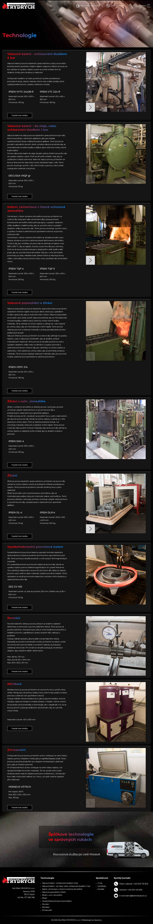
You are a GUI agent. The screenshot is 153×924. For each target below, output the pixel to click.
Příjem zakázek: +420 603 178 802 (133, 884)
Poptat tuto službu (20, 115)
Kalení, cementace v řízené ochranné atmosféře (62, 889)
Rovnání (45, 904)
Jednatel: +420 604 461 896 (130, 890)
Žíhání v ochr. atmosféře (52, 895)
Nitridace (46, 907)
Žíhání (44, 898)
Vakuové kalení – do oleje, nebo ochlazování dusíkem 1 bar (66, 886)
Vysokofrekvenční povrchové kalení (56, 901)
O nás (100, 883)
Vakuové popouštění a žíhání (54, 892)
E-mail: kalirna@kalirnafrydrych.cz (133, 896)
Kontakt (101, 889)
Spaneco (98, 920)
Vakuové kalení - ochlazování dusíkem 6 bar (60, 883)
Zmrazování (47, 910)
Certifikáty (102, 886)
